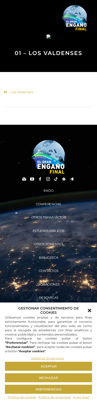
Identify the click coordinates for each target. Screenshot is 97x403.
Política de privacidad (55, 397)
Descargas (48, 298)
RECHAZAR (48, 378)
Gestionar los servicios (47, 358)
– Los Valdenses (18, 92)
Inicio (49, 190)
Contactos (48, 271)
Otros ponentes (48, 244)
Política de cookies (22, 397)
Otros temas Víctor (48, 217)
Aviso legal (81, 397)
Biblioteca (48, 258)
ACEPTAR (48, 366)
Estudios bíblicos (48, 231)
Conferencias (48, 204)
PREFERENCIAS (48, 389)
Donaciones (48, 284)
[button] (89, 310)
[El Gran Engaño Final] (75, 18)
